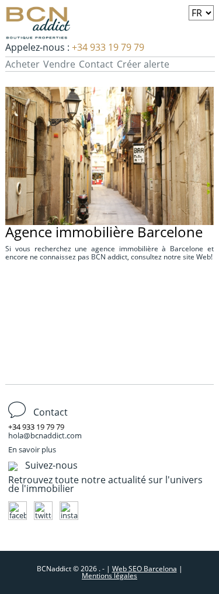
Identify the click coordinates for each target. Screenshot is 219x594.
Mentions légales (109, 576)
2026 (90, 569)
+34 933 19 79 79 (108, 47)
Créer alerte (143, 64)
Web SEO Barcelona (144, 569)
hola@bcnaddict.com (45, 435)
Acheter (22, 64)
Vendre (59, 64)
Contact (96, 64)
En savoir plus (32, 449)
